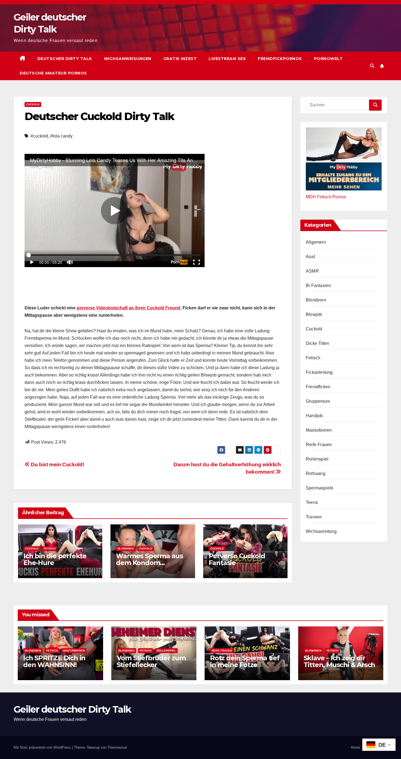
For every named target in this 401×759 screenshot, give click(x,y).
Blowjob (314, 314)
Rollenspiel (317, 458)
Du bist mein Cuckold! (57, 464)
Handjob (314, 415)
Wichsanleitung (321, 531)
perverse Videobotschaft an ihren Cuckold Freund (128, 308)
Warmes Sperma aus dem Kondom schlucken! (149, 562)
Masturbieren (319, 430)
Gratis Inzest (180, 58)
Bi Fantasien (318, 285)
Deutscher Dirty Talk (64, 58)
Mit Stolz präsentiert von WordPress (43, 747)
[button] (372, 66)
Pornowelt (328, 58)
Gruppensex (318, 401)
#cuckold (39, 136)
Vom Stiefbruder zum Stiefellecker (151, 661)
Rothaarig (315, 473)
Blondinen (126, 548)
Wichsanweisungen (127, 58)
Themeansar (117, 747)
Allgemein (316, 242)
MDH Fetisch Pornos (326, 196)
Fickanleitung (319, 372)
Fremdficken (318, 386)
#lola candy (61, 136)
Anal (310, 256)
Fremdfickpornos (280, 58)
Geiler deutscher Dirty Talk (72, 709)
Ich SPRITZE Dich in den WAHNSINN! (54, 661)
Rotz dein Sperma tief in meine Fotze (245, 661)
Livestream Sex (227, 58)
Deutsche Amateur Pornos (53, 73)
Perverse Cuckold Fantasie (237, 559)
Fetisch (49, 548)
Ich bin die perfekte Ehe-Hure (54, 559)
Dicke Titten (317, 343)
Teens (312, 502)
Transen (314, 516)
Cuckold (33, 104)
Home (355, 747)
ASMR (312, 270)
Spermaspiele (319, 487)
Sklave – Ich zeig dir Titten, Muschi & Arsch (339, 661)
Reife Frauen (319, 444)
